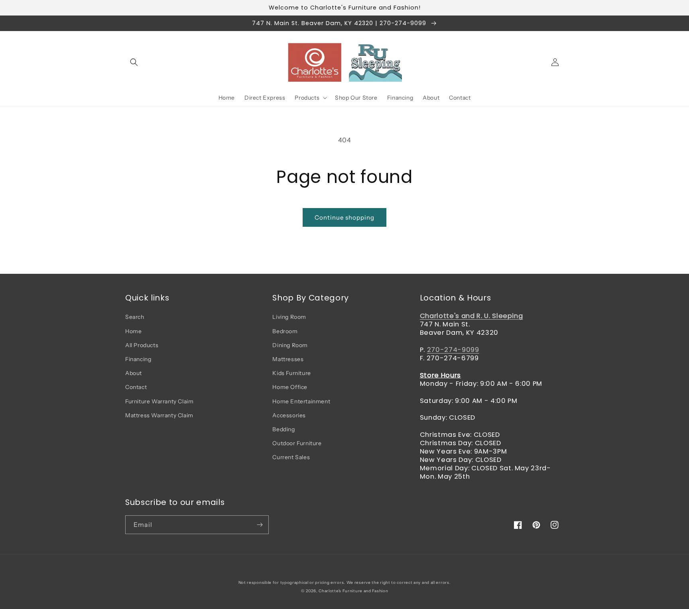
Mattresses (287, 359)
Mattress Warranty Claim (159, 415)
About (133, 373)
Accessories (289, 415)
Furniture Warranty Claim (159, 401)
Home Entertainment (301, 401)
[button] (134, 62)
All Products (141, 345)
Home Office (289, 387)
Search (134, 316)
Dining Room (290, 345)
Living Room (289, 316)
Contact (136, 387)
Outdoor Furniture (296, 443)
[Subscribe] (259, 524)
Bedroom (284, 331)
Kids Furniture (291, 373)
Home (133, 331)
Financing (138, 359)
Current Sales (291, 457)
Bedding (283, 429)
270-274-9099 (453, 349)
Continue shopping (344, 217)
